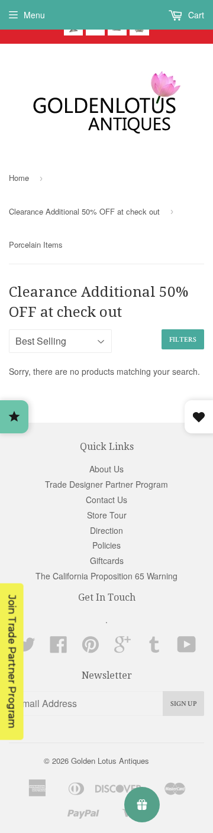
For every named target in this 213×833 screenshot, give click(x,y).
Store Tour (107, 515)
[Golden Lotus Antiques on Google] (122, 648)
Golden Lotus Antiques (110, 760)
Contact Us (106, 499)
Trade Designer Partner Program (106, 484)
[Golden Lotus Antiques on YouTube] (187, 648)
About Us (106, 469)
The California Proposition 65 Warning (107, 576)
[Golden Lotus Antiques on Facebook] (58, 648)
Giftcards (107, 560)
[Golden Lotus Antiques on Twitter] (27, 648)
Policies (106, 545)
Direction (106, 530)
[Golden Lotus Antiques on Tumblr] (154, 648)
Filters (182, 339)
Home (19, 177)
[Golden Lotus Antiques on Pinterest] (90, 648)
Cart (195, 15)
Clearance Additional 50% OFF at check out (84, 211)
